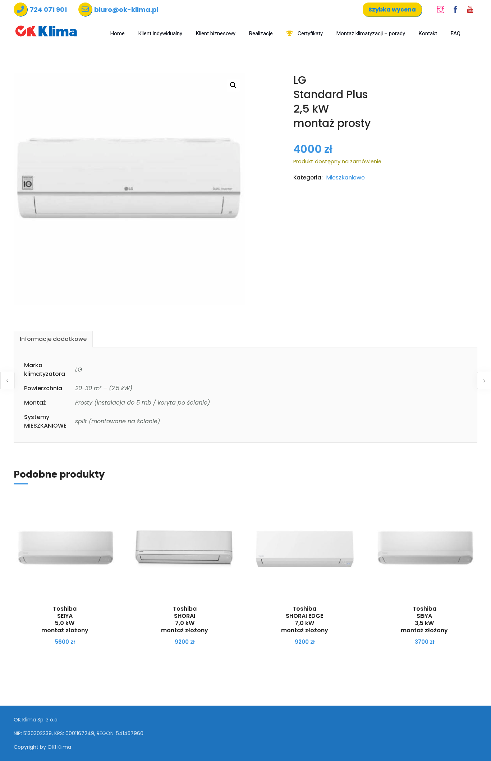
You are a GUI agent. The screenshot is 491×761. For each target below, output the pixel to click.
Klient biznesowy (215, 33)
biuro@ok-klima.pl (126, 9)
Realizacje (261, 33)
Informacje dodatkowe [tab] (53, 339)
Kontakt (428, 33)
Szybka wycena (392, 9)
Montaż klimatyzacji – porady (370, 33)
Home (117, 33)
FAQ (455, 33)
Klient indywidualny (160, 33)
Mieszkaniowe (345, 177)
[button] (233, 85)
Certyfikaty (309, 33)
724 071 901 (48, 9)
